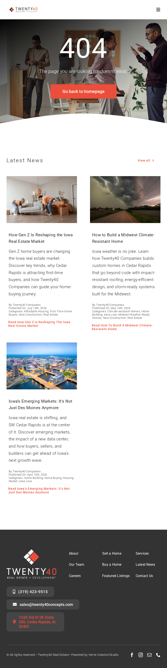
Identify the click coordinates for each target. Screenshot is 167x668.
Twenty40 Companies (27, 304)
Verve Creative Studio (104, 654)
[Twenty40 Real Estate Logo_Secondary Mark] (23, 6)
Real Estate (50, 314)
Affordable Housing (36, 311)
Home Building (33, 478)
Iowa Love (110, 314)
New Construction (30, 314)
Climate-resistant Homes (123, 311)
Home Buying (53, 478)
